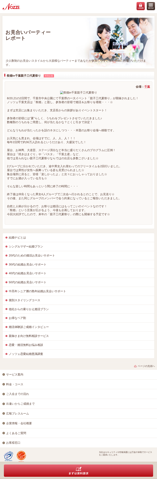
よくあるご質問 (16, 433)
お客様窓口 (13, 442)
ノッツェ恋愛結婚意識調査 (26, 353)
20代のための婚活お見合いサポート (32, 255)
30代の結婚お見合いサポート (27, 264)
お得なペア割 (17, 318)
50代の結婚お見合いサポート (27, 282)
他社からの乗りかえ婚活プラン (29, 309)
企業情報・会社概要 (19, 423)
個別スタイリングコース (24, 300)
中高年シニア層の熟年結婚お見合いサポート (37, 291)
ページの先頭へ (146, 366)
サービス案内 (14, 374)
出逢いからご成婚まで (20, 403)
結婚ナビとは (17, 237)
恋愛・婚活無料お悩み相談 (26, 344)
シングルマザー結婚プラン (26, 246)
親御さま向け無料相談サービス (29, 336)
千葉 (147, 86)
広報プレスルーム (17, 413)
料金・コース (14, 384)
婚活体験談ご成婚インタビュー (29, 327)
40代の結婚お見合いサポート (27, 273)
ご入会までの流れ (17, 393)
